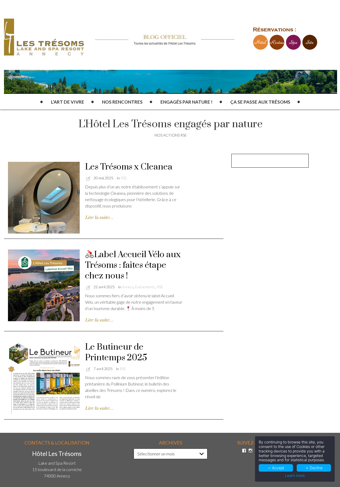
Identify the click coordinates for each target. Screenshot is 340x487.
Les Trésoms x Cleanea (128, 167)
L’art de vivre (67, 102)
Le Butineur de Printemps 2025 (116, 352)
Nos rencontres (122, 102)
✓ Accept (276, 467)
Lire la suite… (99, 218)
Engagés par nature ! (186, 102)
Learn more (295, 475)
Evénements (145, 287)
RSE (124, 178)
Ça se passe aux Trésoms (260, 102)
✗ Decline (313, 467)
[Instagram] (250, 450)
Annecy (128, 287)
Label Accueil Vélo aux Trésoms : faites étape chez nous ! (133, 265)
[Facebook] (244, 450)
